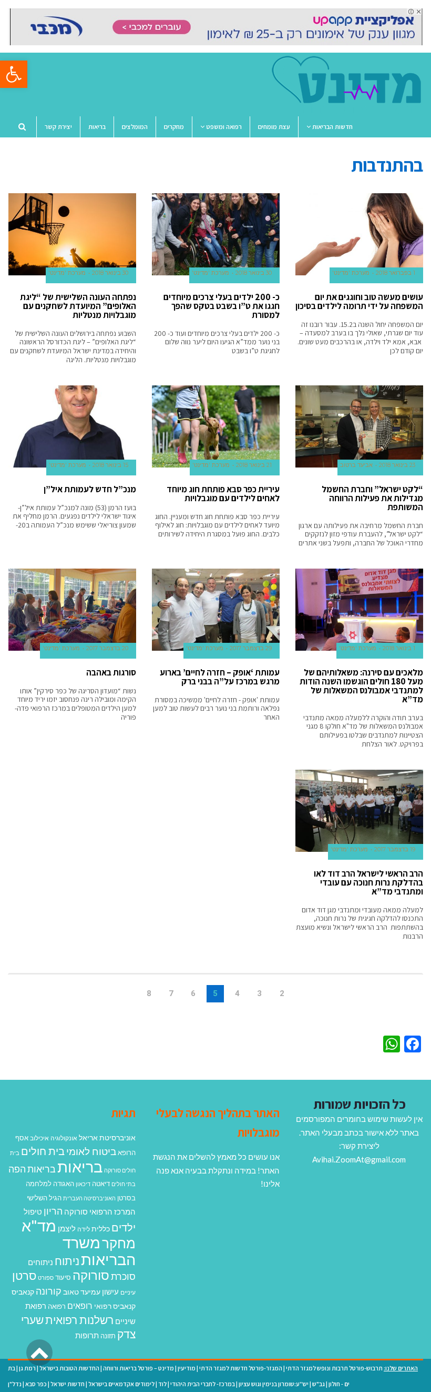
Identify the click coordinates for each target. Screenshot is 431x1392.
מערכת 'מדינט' (351, 273)
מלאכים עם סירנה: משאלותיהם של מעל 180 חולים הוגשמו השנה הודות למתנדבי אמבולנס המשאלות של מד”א (361, 686)
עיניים (128, 1292)
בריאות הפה (32, 1169)
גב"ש (318, 1384)
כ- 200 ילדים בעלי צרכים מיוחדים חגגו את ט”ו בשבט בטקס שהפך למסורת (221, 306)
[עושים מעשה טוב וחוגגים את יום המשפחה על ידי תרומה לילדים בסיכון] (359, 234)
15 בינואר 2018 (110, 465)
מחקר (119, 1243)
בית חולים (43, 1151)
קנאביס (23, 1291)
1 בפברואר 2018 (395, 273)
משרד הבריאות (99, 1250)
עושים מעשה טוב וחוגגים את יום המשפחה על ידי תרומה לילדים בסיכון (359, 301)
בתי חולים (123, 1183)
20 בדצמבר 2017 (107, 648)
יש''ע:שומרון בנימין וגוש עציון (274, 1384)
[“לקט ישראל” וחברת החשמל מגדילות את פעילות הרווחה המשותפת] (359, 426)
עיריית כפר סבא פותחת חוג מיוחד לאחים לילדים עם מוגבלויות (223, 493)
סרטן (24, 1275)
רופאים (80, 1305)
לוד (162, 1384)
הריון (53, 1211)
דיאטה (101, 1184)
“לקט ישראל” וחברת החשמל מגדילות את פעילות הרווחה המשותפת (372, 498)
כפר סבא (36, 1384)
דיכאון (83, 1183)
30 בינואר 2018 (253, 273)
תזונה (108, 1335)
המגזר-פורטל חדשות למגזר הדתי (240, 1368)
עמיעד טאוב (81, 1291)
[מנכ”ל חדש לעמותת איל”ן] (72, 426)
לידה (83, 1229)
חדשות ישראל (67, 1384)
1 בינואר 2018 (399, 648)
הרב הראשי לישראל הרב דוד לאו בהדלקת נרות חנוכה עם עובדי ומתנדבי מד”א (368, 882)
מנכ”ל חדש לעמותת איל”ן (90, 489)
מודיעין (187, 1368)
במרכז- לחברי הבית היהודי (202, 1384)
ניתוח (67, 1261)
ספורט (46, 1277)
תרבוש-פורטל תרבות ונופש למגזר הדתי (334, 1368)
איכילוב (39, 1138)
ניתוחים (40, 1262)
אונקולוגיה (63, 1138)
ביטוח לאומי (91, 1151)
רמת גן (27, 1368)
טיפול (33, 1211)
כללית (100, 1228)
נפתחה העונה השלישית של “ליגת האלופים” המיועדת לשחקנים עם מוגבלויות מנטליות (78, 306)
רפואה (57, 1306)
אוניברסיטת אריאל (107, 1137)
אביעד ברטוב (356, 465)
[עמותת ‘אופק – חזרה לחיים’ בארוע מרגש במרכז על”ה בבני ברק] (216, 610)
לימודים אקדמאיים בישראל (121, 1384)
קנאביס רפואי (115, 1305)
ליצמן (67, 1228)
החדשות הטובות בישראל (69, 1368)
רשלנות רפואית (79, 1320)
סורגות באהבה (111, 672)
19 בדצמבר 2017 (394, 849)
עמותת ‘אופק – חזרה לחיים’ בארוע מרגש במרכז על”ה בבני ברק (220, 677)
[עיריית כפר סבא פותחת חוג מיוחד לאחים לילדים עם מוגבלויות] (216, 426)
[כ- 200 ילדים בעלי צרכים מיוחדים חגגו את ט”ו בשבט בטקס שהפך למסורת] (216, 234)
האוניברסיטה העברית (89, 1198)
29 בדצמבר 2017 (251, 648)
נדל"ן (15, 1384)
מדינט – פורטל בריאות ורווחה (138, 1368)
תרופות (87, 1335)
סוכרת (123, 1276)
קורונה (48, 1291)
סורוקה (91, 1275)
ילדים (123, 1227)
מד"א (39, 1225)
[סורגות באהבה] (72, 610)
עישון (110, 1291)
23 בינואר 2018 (397, 465)
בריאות (79, 1166)
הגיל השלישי (44, 1198)
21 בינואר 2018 (254, 465)
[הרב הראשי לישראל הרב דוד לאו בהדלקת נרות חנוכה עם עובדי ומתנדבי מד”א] (359, 811)
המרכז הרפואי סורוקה (100, 1211)
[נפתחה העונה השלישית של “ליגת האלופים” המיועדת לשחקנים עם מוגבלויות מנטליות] (72, 234)
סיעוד (63, 1277)
